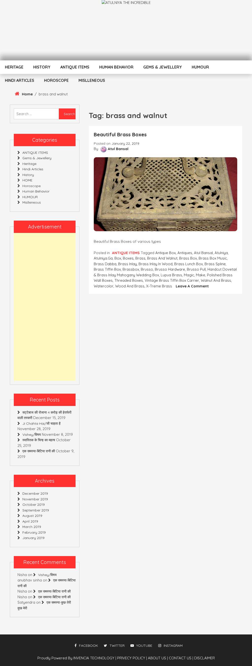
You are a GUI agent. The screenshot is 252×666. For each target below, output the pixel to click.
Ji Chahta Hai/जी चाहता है (41, 423)
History (41, 67)
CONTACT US (181, 658)
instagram (173, 645)
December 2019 (35, 493)
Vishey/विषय (31, 434)
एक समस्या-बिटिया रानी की (38, 451)
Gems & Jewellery (162, 67)
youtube (144, 645)
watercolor (103, 286)
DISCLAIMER (204, 658)
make (200, 275)
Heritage (14, 67)
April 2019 (30, 521)
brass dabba (105, 264)
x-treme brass (159, 286)
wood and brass (129, 286)
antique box (165, 252)
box (117, 258)
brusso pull (196, 269)
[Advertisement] (45, 307)
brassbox (131, 269)
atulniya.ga (103, 258)
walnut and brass (216, 280)
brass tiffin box (107, 269)
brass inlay (127, 264)
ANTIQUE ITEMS (74, 67)
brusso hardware (170, 269)
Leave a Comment (192, 286)
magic (189, 275)
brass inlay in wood (156, 264)
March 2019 (31, 527)
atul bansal (203, 252)
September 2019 (35, 510)
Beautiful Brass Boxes (120, 134)
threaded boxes (128, 280)
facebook (88, 645)
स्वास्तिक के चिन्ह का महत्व (38, 440)
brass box (188, 258)
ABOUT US (158, 658)
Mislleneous (92, 80)
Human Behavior (116, 67)
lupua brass (171, 275)
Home (27, 94)
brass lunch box (188, 264)
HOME (27, 180)
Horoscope (56, 80)
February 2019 (34, 532)
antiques (184, 252)
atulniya (221, 252)
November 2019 (35, 499)
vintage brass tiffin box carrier (172, 280)
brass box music (213, 258)
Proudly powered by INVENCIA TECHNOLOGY (76, 658)
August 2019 (32, 515)
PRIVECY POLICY (132, 658)
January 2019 (33, 538)
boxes (128, 258)
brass (140, 258)
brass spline (215, 264)
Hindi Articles (19, 80)
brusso (147, 269)
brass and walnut (162, 258)
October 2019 (33, 504)
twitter (117, 645)
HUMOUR (200, 67)
